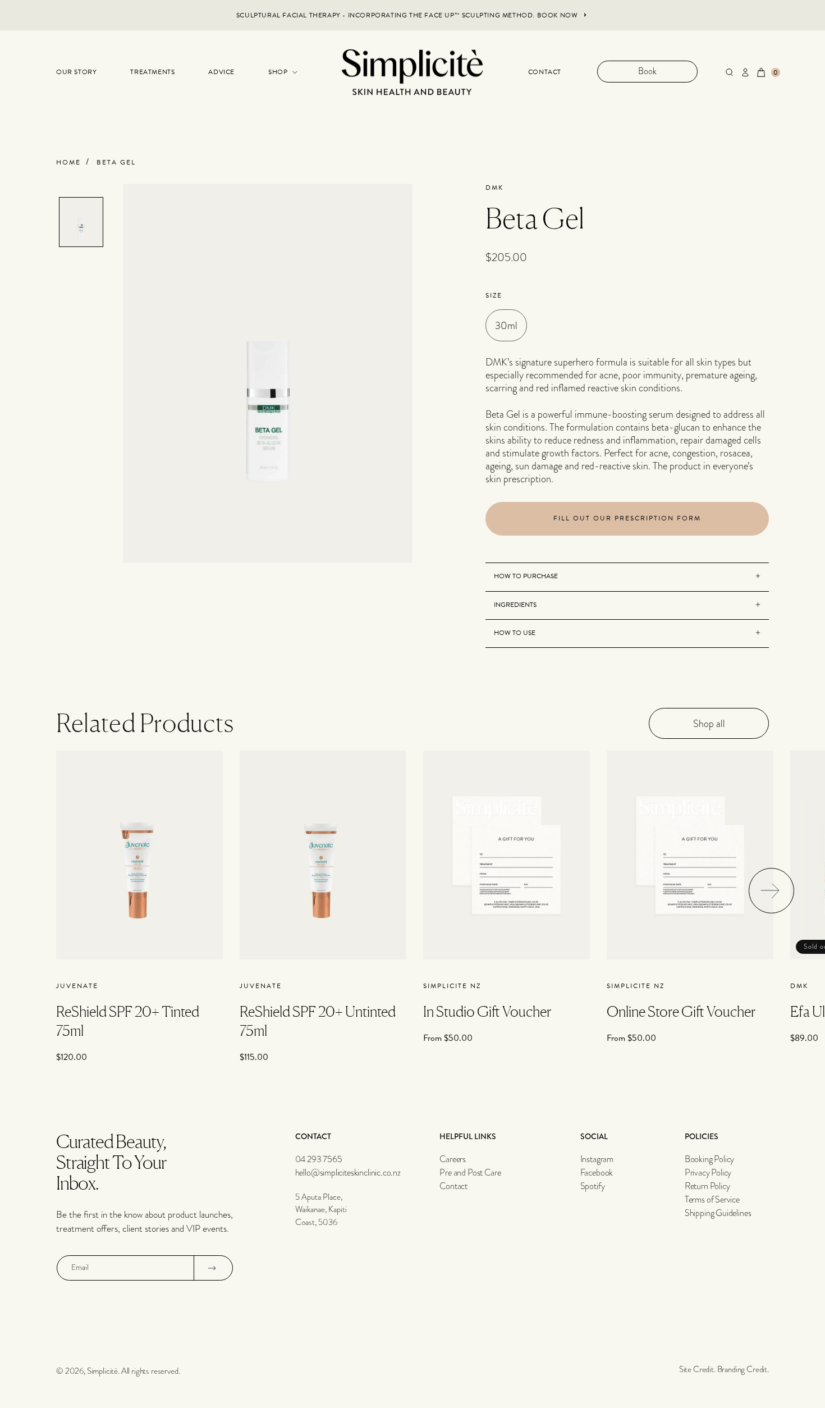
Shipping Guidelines (718, 1213)
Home (68, 162)
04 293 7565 (318, 1159)
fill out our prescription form (627, 518)
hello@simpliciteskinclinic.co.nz (348, 1173)
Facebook (596, 1173)
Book (647, 71)
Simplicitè (102, 1371)
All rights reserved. (150, 1371)
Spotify (592, 1186)
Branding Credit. (743, 1369)
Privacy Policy (708, 1173)
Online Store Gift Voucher (681, 1011)
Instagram (596, 1159)
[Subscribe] (212, 1268)
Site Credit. (697, 1369)
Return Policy (707, 1186)
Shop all (709, 723)
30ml (506, 325)
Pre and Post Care (470, 1173)
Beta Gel (116, 162)
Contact (453, 1186)
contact (544, 72)
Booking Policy (710, 1159)
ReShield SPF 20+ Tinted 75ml (127, 1021)
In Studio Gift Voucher (487, 1011)
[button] (276, 72)
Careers (452, 1159)
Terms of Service (712, 1200)
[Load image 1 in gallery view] (81, 222)
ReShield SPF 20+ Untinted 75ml (318, 1021)
